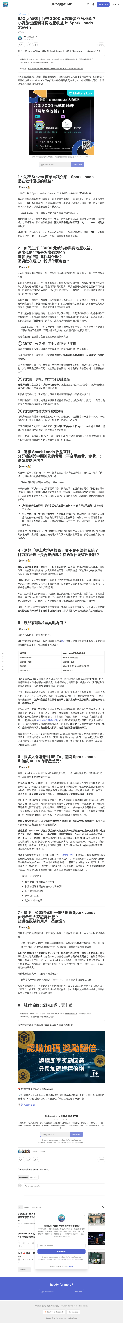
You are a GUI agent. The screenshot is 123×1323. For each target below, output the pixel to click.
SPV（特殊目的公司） (48, 720)
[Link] (14, 179)
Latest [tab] (26, 1207)
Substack (49, 1318)
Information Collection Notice (60, 1259)
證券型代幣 (67, 855)
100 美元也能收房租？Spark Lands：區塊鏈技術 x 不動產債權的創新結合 (55, 69)
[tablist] (28, 1177)
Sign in (115, 4)
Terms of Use (73, 1257)
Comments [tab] (23, 1177)
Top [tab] (20, 1207)
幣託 (63, 641)
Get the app (73, 1312)
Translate (23, 14)
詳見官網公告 (28, 1105)
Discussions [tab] (36, 1207)
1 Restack (41, 1151)
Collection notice (81, 1306)
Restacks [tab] (33, 1177)
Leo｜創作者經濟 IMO (30, 37)
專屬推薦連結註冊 (71, 59)
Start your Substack (55, 1312)
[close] (84, 1215)
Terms (70, 1306)
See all (23, 1269)
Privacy (64, 1306)
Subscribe (103, 4)
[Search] (88, 4)
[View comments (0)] (28, 44)
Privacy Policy (79, 1259)
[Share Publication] (93, 4)
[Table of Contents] (2, 661)
